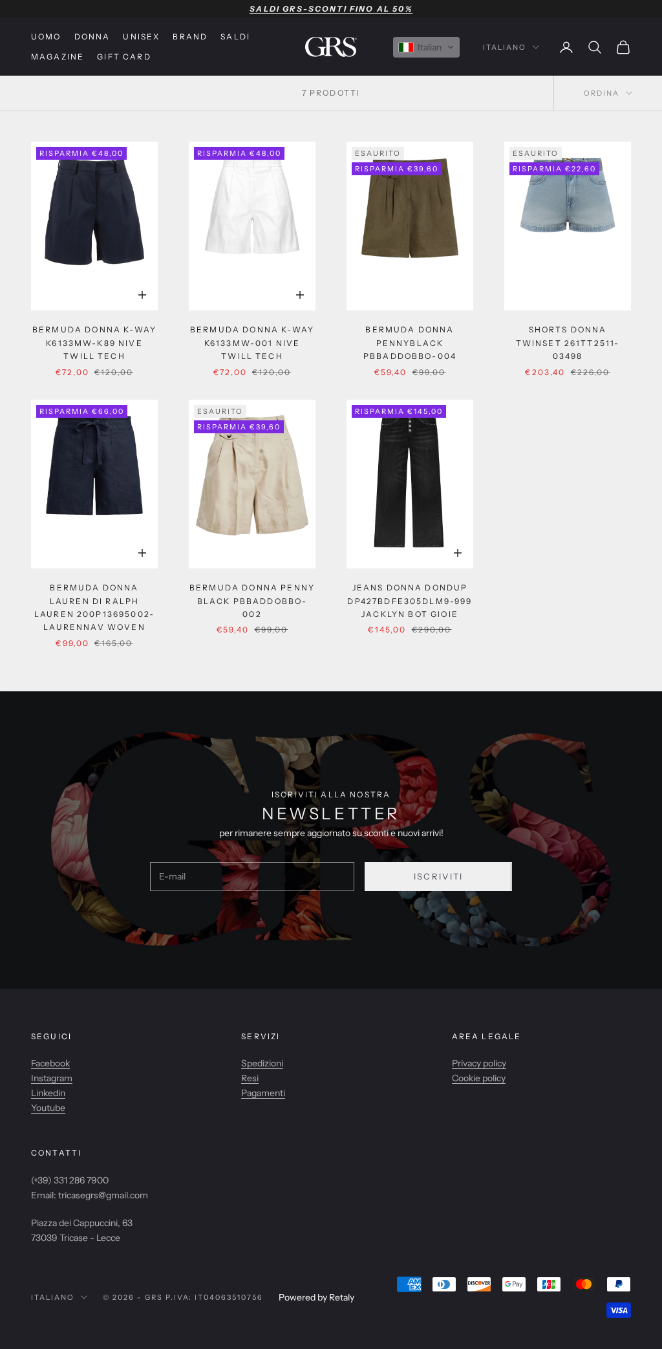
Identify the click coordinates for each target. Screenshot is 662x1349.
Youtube (48, 1108)
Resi (250, 1078)
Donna (92, 36)
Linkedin (48, 1093)
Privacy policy (479, 1063)
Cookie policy (479, 1078)
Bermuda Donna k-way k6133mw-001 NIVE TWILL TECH (252, 343)
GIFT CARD (124, 56)
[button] (426, 47)
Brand (190, 36)
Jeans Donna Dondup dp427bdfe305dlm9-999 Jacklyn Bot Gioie (409, 601)
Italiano (504, 47)
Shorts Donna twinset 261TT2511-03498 (568, 343)
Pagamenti (263, 1093)
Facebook (50, 1063)
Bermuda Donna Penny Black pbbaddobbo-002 (252, 601)
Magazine (57, 56)
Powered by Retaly (316, 1297)
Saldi (235, 36)
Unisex (141, 36)
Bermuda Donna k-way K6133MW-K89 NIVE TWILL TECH (94, 343)
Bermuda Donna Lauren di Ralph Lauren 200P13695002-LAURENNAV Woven (94, 607)
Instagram (51, 1078)
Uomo (46, 36)
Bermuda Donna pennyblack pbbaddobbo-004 (409, 343)
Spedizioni (262, 1063)
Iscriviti (439, 876)
